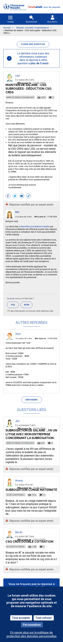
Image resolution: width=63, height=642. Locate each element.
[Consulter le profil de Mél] (10, 217)
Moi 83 (18, 532)
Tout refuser (43, 617)
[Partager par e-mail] (21, 196)
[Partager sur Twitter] (14, 196)
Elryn (18, 334)
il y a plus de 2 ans (23, 217)
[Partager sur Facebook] (8, 196)
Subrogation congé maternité (31, 489)
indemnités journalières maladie (34, 226)
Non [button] (28, 305)
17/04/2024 (45, 217)
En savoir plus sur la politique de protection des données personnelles (32, 634)
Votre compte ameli (16, 495)
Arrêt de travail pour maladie (20, 97)
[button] (31, 12)
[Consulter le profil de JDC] (10, 426)
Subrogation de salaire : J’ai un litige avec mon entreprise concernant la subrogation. (31, 434)
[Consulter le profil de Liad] (10, 80)
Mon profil (52, 22)
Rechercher (31, 22)
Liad (17, 75)
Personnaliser (32, 624)
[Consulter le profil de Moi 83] (10, 537)
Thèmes (10, 22)
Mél (17, 212)
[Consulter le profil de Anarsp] (10, 485)
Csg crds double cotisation (29, 541)
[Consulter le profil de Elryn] (10, 339)
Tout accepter (21, 617)
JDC (17, 421)
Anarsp (19, 480)
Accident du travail (16, 547)
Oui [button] (15, 304)
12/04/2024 (46, 338)
